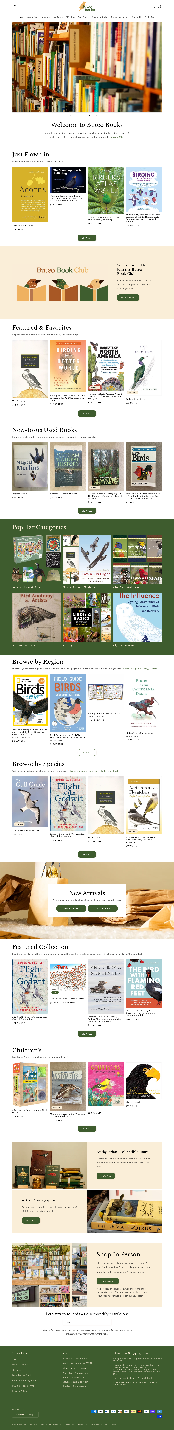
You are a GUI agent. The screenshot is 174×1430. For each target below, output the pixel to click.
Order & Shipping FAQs (24, 1380)
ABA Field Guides (124, 587)
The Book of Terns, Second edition (67, 999)
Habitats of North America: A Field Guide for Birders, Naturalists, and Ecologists (105, 396)
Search (15, 1359)
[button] (15, 7)
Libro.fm (133, 1378)
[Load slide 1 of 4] (77, 116)
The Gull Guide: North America (27, 830)
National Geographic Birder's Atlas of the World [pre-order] (105, 218)
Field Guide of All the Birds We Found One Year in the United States (68, 736)
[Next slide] (96, 116)
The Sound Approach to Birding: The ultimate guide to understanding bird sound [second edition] (68, 198)
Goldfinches (94, 1109)
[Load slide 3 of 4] (86, 116)
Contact (16, 1370)
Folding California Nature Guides (104, 714)
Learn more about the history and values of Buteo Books (135, 1383)
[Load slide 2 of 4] (82, 116)
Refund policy (83, 1424)
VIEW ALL (106, 1176)
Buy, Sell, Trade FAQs (23, 1385)
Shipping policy (70, 1424)
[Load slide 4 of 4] (90, 116)
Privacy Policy (19, 1391)
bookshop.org (126, 1369)
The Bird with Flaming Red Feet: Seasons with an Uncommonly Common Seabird (142, 1013)
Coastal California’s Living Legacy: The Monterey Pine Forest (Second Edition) (105, 496)
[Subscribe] (108, 1322)
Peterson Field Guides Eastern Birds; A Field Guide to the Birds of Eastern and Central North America (144, 496)
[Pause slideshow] (103, 116)
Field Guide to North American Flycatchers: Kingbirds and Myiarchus (141, 840)
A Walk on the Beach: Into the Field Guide (29, 1111)
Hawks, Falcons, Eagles (78, 587)
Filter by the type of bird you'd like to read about (93, 771)
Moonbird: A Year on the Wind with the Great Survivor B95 (67, 1115)
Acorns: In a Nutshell (22, 226)
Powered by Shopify (36, 1424)
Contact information (53, 1424)
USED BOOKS (103, 908)
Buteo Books (23, 1424)
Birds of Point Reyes (136, 399)
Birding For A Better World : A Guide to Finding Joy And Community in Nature (68, 398)
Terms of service (111, 1424)
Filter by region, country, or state (140, 668)
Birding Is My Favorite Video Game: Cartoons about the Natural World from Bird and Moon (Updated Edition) (143, 218)
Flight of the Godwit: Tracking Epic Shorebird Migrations (67, 835)
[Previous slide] (71, 116)
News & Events (20, 1364)
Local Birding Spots (22, 1375)
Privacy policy (96, 1424)
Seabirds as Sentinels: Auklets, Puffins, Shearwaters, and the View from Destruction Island (104, 1019)
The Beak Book (133, 1102)
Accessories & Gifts (25, 587)
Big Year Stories (123, 645)
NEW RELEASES (71, 908)
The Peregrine (19, 401)
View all (87, 238)
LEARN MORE (128, 297)
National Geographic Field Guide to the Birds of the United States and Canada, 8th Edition (29, 732)
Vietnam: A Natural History (63, 494)
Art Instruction (22, 645)
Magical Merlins (20, 494)
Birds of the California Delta (139, 733)
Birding (68, 645)
